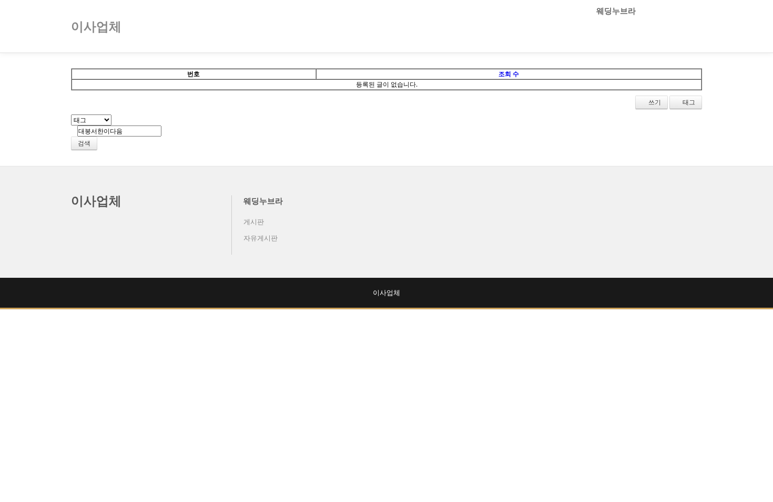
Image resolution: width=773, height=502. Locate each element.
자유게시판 (260, 238)
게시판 (253, 221)
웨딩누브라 (617, 10)
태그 (688, 102)
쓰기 (654, 102)
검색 (84, 143)
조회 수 (509, 73)
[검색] (678, 26)
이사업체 (96, 200)
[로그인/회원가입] (696, 26)
